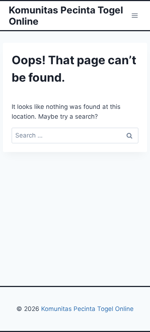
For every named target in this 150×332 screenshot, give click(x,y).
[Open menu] (134, 15)
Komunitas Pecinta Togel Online (87, 308)
